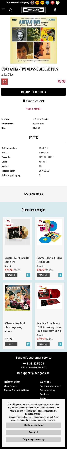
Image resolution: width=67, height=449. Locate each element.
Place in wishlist (33, 109)
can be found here (48, 420)
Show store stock (34, 101)
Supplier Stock (39, 123)
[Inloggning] (55, 10)
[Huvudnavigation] (3, 10)
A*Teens (8, 331)
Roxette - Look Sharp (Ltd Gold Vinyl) (17, 260)
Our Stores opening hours (50, 386)
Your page (44, 398)
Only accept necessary (33, 439)
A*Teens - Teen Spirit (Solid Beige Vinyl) (15, 325)
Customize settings (33, 425)
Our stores (44, 394)
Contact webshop (47, 390)
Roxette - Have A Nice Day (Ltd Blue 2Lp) (49, 260)
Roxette (8, 266)
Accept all (33, 432)
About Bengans (10, 386)
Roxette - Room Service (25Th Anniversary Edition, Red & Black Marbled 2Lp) (49, 327)
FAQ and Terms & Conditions (16, 390)
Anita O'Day (7, 74)
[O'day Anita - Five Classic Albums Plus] (33, 40)
